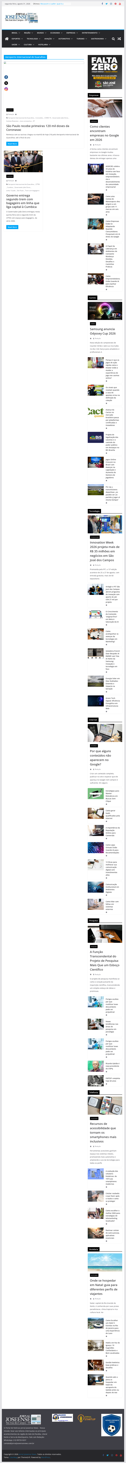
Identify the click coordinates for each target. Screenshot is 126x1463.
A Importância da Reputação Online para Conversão (113, 832)
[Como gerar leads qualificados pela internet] (96, 815)
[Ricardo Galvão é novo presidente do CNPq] (96, 1067)
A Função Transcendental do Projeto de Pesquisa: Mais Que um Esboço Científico (104, 960)
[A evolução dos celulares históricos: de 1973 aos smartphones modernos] (96, 1178)
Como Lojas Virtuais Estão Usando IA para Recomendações (112, 849)
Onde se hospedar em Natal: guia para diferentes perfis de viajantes (104, 1287)
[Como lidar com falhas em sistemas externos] (96, 906)
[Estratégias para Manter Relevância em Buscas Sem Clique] (96, 797)
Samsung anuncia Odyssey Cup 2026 (103, 331)
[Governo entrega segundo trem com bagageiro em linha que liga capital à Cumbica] (23, 161)
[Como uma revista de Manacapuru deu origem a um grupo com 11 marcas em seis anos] (96, 205)
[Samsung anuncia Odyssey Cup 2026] (105, 311)
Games (93, 324)
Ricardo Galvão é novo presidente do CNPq (112, 1066)
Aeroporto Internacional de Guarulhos (21, 118)
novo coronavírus (26, 121)
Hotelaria (43, 44)
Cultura (28, 44)
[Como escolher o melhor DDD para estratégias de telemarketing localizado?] (96, 1217)
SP (34, 121)
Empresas (70, 33)
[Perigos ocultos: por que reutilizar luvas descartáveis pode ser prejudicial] (96, 1006)
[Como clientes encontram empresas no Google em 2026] (105, 108)
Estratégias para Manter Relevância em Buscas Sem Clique (112, 796)
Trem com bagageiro (32, 191)
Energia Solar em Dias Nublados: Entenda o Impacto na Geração (113, 683)
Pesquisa (94, 946)
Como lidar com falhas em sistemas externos (112, 905)
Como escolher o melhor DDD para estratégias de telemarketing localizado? (113, 1215)
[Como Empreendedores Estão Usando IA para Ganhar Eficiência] (96, 282)
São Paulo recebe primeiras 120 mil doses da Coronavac (37, 128)
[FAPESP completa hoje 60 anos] (96, 1080)
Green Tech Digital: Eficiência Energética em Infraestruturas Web (113, 703)
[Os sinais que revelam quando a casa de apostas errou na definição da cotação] (96, 395)
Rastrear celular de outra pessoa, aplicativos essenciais (112, 1234)
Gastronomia (97, 39)
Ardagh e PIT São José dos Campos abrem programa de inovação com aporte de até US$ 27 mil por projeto (113, 594)
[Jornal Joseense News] (7, 39)
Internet (94, 746)
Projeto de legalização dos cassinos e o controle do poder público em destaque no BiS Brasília (112, 442)
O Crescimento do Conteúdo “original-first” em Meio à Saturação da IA (112, 616)
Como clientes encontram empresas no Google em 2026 (104, 133)
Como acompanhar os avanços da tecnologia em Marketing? (112, 636)
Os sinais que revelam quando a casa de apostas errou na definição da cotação (113, 393)
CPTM (38, 184)
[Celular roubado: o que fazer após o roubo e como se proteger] (96, 1198)
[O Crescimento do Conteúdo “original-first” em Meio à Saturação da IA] (96, 618)
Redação (11, 114)
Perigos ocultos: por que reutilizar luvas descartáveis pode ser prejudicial (112, 1005)
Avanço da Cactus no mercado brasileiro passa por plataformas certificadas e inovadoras (112, 417)
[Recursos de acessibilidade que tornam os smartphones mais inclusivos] (105, 1106)
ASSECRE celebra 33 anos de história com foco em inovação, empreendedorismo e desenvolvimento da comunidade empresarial (113, 176)
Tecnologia (32, 39)
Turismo (80, 39)
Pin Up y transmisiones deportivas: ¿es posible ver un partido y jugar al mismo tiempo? (113, 493)
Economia (55, 33)
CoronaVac (39, 118)
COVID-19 (47, 118)
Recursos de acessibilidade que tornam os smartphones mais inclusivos (103, 1132)
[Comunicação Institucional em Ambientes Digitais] (96, 889)
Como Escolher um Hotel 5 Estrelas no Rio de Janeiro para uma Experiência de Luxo (113, 1326)
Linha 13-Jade (11, 191)
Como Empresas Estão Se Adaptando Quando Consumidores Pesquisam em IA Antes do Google (113, 229)
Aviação (48, 39)
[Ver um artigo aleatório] (119, 39)
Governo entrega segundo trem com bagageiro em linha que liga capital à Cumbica (22, 201)
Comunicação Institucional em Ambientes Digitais (112, 888)
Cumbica (10, 187)
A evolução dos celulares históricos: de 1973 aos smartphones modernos (112, 1177)
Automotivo (64, 39)
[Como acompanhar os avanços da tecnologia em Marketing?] (96, 637)
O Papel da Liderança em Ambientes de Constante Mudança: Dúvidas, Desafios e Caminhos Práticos (111, 256)
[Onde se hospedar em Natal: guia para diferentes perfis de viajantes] (105, 1262)
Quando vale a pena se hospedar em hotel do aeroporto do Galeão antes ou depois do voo (112, 1385)
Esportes (16, 39)
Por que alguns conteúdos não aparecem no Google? (100, 757)
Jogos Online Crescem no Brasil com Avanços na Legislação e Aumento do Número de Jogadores (111, 468)
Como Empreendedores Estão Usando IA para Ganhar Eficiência (113, 281)
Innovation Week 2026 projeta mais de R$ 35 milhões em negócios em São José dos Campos (105, 551)
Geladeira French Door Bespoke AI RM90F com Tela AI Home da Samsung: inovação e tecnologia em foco (113, 660)
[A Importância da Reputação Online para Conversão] (96, 833)
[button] (18, 33)
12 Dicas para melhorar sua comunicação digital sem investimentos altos (111, 868)
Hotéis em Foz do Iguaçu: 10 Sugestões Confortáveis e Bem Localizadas (113, 1348)
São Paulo (20, 191)
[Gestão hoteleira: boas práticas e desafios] (96, 1366)
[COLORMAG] (23, 1415)
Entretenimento (89, 33)
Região (27, 33)
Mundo (40, 33)
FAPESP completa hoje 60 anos (113, 1079)
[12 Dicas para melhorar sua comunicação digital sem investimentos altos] (96, 869)
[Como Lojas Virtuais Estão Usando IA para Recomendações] (96, 850)
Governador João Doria (60, 118)
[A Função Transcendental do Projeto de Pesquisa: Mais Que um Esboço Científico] (105, 934)
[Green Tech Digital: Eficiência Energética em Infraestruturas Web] (96, 704)
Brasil (14, 33)
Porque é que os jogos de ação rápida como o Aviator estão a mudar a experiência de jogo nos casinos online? (112, 369)
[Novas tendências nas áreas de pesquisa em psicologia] (96, 1028)
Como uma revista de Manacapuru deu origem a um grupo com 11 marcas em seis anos (113, 204)
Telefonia (94, 1118)
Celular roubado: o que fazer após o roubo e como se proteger (113, 1197)
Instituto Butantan (12, 121)
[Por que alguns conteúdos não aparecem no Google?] (105, 733)
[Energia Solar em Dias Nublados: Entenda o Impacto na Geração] (96, 685)
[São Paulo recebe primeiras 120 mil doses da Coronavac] (44, 83)
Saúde (14, 44)
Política (10, 110)
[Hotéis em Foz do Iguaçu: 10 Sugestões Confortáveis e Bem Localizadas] (96, 1349)
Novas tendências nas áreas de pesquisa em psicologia (112, 1026)
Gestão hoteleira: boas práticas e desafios (113, 1365)
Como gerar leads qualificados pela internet (113, 814)
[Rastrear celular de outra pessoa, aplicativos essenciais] (96, 1235)
